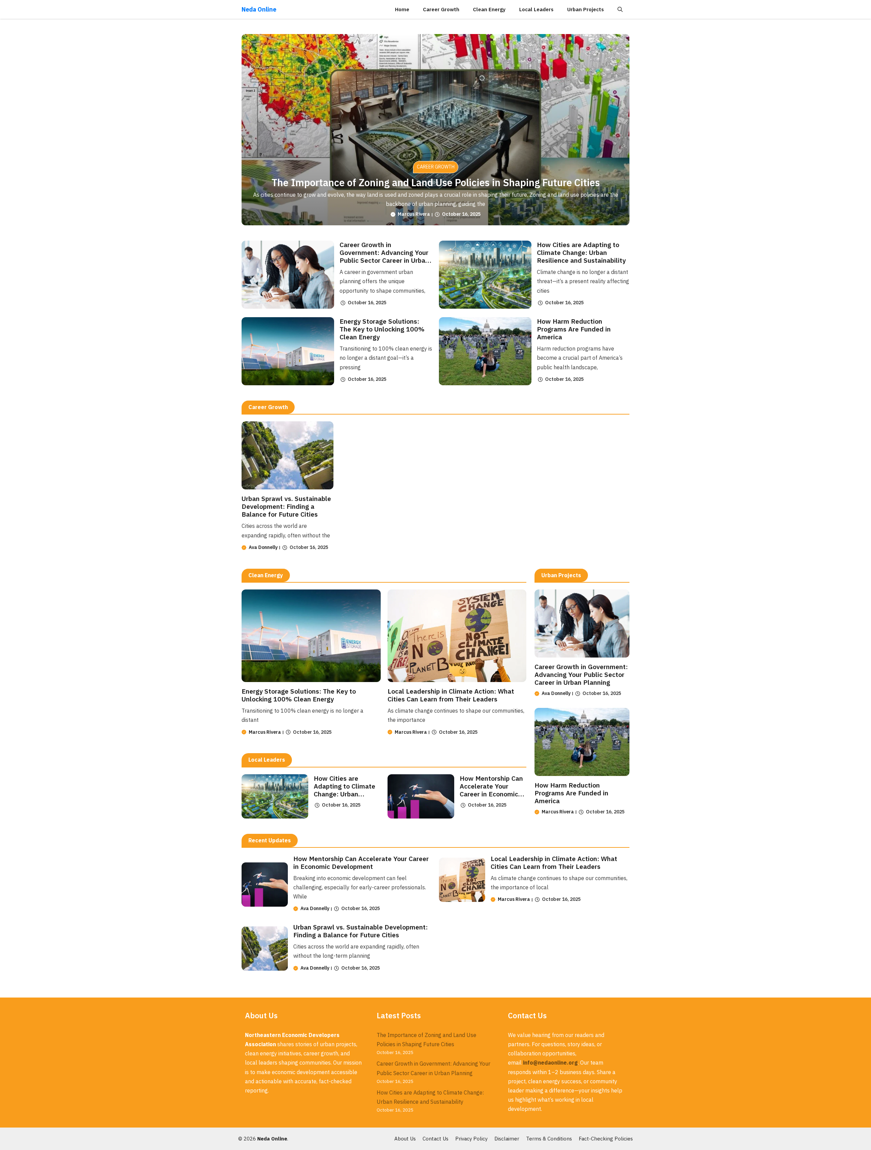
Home (402, 9)
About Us (405, 1138)
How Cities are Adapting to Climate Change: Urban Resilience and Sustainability (581, 252)
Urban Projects (585, 9)
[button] (620, 9)
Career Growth (441, 9)
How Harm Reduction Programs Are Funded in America (574, 329)
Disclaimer (506, 1138)
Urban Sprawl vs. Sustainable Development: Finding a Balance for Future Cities (286, 506)
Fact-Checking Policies (606, 1138)
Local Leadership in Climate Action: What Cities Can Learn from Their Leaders (451, 695)
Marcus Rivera (414, 214)
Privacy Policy (471, 1138)
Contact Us (435, 1138)
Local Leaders (536, 9)
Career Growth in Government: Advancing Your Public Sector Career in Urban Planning (384, 256)
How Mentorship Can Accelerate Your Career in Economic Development (491, 790)
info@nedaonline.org (550, 1062)
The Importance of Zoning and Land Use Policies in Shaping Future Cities (436, 182)
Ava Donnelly (263, 547)
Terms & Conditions (549, 1138)
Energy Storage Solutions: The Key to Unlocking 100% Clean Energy (382, 329)
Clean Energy (489, 9)
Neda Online (259, 9)
